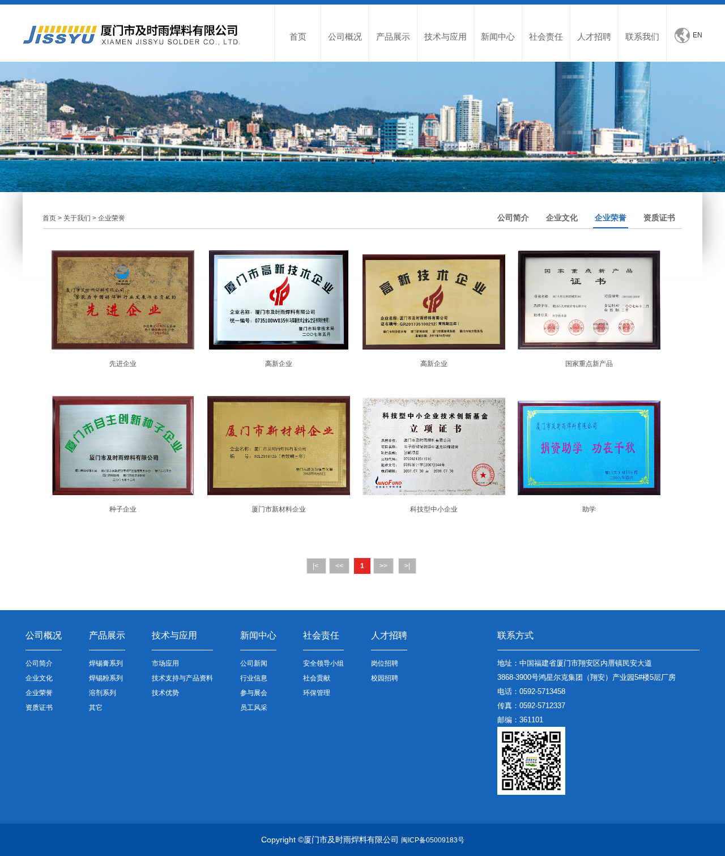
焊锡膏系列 (106, 663)
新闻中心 (498, 36)
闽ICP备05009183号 (432, 840)
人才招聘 (594, 36)
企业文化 (562, 217)
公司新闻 (253, 663)
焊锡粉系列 (106, 678)
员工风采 (253, 708)
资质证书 (659, 217)
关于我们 (77, 218)
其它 (96, 708)
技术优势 (165, 693)
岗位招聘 (384, 663)
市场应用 (165, 663)
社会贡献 (316, 678)
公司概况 (345, 36)
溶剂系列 (102, 693)
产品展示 (393, 36)
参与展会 (253, 693)
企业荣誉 (610, 217)
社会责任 (546, 36)
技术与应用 (445, 36)
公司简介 (513, 217)
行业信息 (253, 678)
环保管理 (316, 693)
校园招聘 (384, 678)
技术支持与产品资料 (182, 678)
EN (697, 35)
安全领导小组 (323, 663)
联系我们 (642, 36)
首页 (297, 36)
